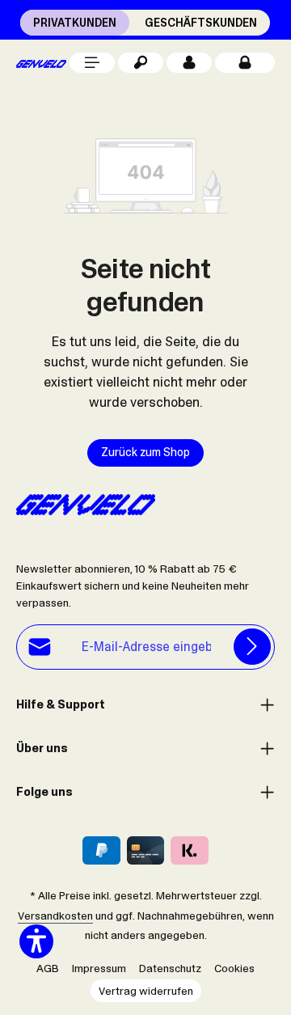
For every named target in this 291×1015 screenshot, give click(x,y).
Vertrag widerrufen (146, 990)
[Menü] (92, 63)
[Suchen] (140, 63)
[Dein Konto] (189, 63)
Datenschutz (170, 968)
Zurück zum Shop (145, 452)
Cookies (234, 968)
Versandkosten (55, 915)
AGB (47, 968)
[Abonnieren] (252, 647)
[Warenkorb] (245, 63)
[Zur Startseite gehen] (41, 63)
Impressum (99, 968)
